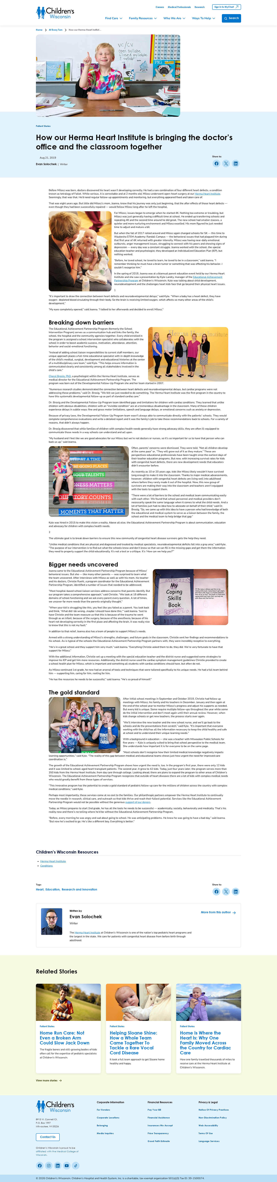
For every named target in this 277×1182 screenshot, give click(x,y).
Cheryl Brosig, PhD (60, 376)
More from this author (216, 912)
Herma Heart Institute (207, 194)
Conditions (46, 866)
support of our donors (137, 802)
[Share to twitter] (226, 163)
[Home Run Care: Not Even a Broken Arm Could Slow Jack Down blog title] (68, 1002)
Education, (53, 889)
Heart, (40, 889)
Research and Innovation (79, 889)
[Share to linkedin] (236, 163)
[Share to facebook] (217, 163)
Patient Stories (43, 126)
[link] (160, 7)
